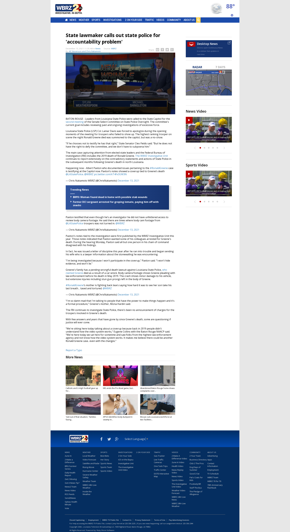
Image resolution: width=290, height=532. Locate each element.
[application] (120, 83)
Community (174, 19)
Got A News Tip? (72, 483)
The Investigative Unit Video (125, 468)
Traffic (149, 19)
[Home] (72, 8)
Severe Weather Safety (90, 476)
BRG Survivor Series (71, 467)
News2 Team (70, 486)
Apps (209, 459)
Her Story (104, 459)
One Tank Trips (161, 466)
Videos (160, 19)
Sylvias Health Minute (71, 503)
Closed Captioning (77, 520)
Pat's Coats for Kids (196, 479)
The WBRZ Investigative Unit (151, 155)
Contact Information (212, 464)
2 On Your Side (133, 19)
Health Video (177, 466)
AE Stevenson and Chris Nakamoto (85, 51)
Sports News (106, 463)
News (73, 19)
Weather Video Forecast (178, 492)
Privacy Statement (142, 520)
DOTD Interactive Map (161, 475)
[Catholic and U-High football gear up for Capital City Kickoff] (83, 375)
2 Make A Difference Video (179, 457)
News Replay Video (177, 471)
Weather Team (89, 481)
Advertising (212, 455)
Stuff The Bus (196, 487)
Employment (213, 470)
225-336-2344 (188, 523)
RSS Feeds (69, 494)
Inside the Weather (87, 493)
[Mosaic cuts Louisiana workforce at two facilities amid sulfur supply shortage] (157, 404)
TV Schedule (213, 473)
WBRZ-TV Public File (110, 520)
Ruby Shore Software (105, 530)
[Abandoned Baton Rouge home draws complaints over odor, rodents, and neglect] (157, 375)
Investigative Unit (126, 463)
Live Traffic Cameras (158, 461)
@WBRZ (88, 174)
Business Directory (198, 459)
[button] (120, 83)
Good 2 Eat (194, 473)
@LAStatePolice (74, 174)
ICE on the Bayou (125, 459)
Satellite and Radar (91, 463)
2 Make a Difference (69, 461)
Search (198, 19)
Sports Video (106, 471)
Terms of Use (159, 520)
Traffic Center (160, 470)
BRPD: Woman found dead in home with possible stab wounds (110, 197)
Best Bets (104, 455)
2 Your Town (195, 455)
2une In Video (178, 462)
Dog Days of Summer (195, 468)
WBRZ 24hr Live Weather (90, 486)
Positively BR (195, 484)
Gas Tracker (159, 455)
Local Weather (89, 455)
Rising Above (88, 467)
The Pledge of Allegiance (196, 493)
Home (66, 19)
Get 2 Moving (71, 479)
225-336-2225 (130, 523)
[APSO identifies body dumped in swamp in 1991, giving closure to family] (120, 404)
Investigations (112, 19)
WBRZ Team (212, 477)
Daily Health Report (70, 474)
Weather (84, 19)
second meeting (75, 121)
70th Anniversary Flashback (214, 486)
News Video (70, 490)
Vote (67, 508)
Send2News (70, 498)
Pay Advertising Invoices (179, 520)
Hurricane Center (90, 471)
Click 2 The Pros (197, 463)
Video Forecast (89, 459)
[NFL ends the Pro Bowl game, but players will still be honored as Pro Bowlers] (120, 375)
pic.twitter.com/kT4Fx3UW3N (110, 174)
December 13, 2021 (128, 180)
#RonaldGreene (159, 168)
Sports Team (106, 467)
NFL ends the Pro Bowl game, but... (118, 388)
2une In (68, 455)
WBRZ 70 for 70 (214, 481)
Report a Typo (74, 350)
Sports (96, 19)
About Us (189, 19)
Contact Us (126, 520)
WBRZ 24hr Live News (179, 498)
